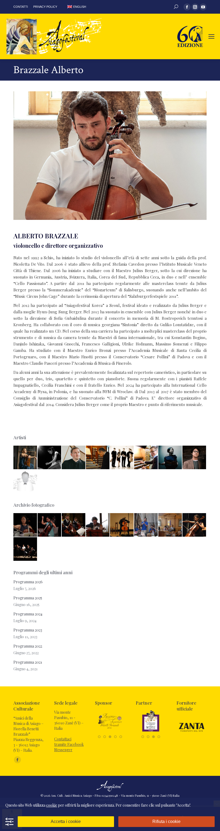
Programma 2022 (27, 646)
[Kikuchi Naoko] (50, 458)
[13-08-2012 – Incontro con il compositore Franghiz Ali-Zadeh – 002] (170, 525)
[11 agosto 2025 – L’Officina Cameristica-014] (25, 549)
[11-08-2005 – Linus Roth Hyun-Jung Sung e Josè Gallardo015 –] (194, 525)
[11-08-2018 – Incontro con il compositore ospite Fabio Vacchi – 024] (98, 525)
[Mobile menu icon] (211, 36)
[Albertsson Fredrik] (146, 458)
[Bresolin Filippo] (25, 482)
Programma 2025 (27, 597)
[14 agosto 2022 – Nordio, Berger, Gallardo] (25, 525)
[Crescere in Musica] (151, 730)
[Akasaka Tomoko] (170, 458)
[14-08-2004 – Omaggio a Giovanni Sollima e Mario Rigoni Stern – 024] (122, 525)
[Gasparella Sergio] (74, 458)
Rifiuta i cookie (166, 821)
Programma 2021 (27, 662)
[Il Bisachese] (110, 730)
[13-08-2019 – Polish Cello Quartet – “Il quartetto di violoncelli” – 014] (74, 525)
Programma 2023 (27, 630)
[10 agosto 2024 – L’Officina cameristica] (50, 525)
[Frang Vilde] (25, 458)
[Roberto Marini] (98, 458)
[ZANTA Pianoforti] (192, 736)
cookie (51, 805)
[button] (99, 736)
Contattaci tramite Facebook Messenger (69, 744)
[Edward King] (194, 458)
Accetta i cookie (66, 821)
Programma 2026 (28, 581)
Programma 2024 (27, 613)
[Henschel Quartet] (122, 458)
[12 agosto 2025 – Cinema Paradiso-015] (146, 525)
